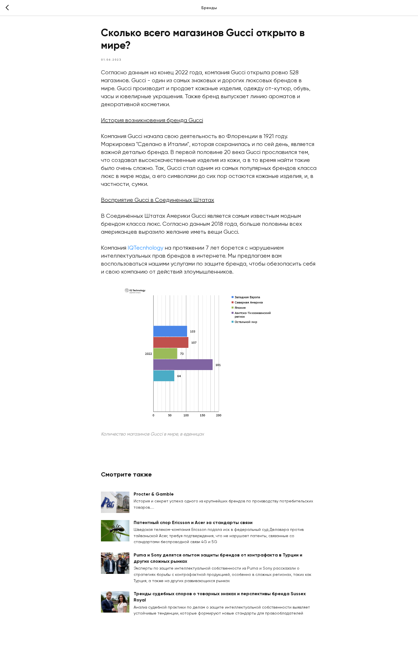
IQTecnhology (145, 248)
